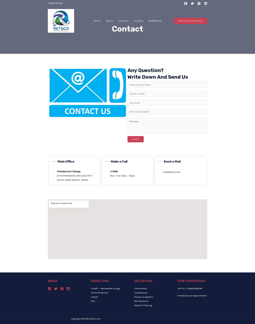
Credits (94, 297)
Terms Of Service (99, 292)
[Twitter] (192, 3)
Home (97, 20)
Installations (140, 292)
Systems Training (143, 305)
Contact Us (155, 20)
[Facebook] (185, 3)
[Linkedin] (205, 3)
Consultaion (140, 288)
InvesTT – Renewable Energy (105, 288)
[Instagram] (199, 3)
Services (123, 20)
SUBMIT (135, 139)
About (109, 20)
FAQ (93, 301)
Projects (138, 20)
